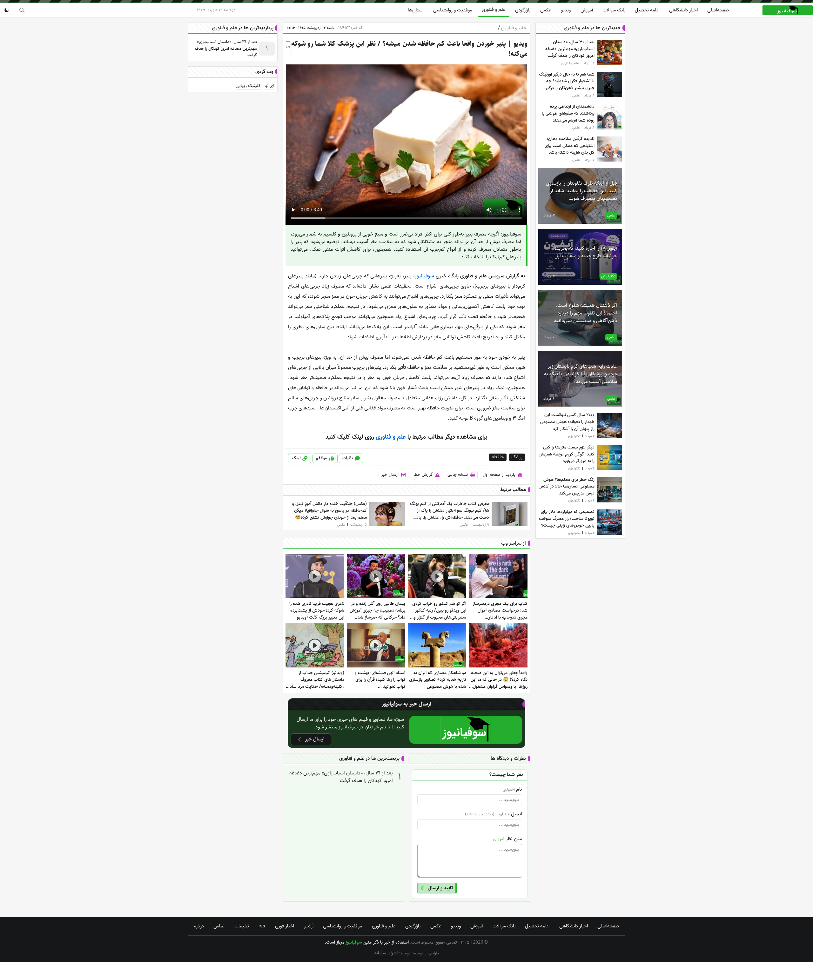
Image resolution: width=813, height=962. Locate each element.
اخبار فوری (284, 926)
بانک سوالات (613, 10)
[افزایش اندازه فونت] (288, 41)
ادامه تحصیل (647, 10)
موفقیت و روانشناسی (452, 10)
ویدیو (566, 10)
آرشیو (308, 926)
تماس (219, 926)
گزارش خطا (423, 474)
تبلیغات (241, 926)
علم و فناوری (494, 9)
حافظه (498, 457)
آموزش (587, 10)
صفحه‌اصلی (718, 10)
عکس (545, 10)
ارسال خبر (390, 474)
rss (262, 926)
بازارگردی (522, 10)
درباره (199, 926)
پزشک (516, 457)
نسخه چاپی (457, 474)
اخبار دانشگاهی (683, 10)
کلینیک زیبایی (248, 86)
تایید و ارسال (440, 888)
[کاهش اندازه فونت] (288, 53)
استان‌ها (415, 10)
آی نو (269, 86)
